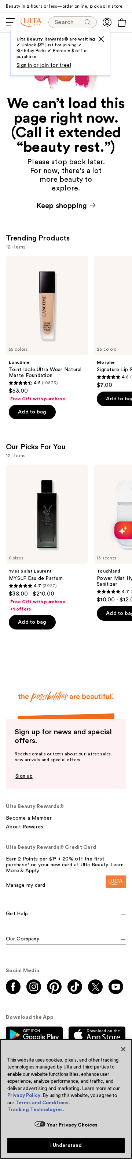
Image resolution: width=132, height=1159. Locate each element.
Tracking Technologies (35, 1109)
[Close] (123, 1049)
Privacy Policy (23, 1095)
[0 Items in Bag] (121, 22)
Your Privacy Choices (72, 1125)
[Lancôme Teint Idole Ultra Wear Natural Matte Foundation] (47, 329)
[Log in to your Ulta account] (107, 22)
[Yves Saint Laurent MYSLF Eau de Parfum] (47, 538)
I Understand (66, 1145)
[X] (101, 39)
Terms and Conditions (42, 1102)
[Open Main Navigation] (10, 22)
